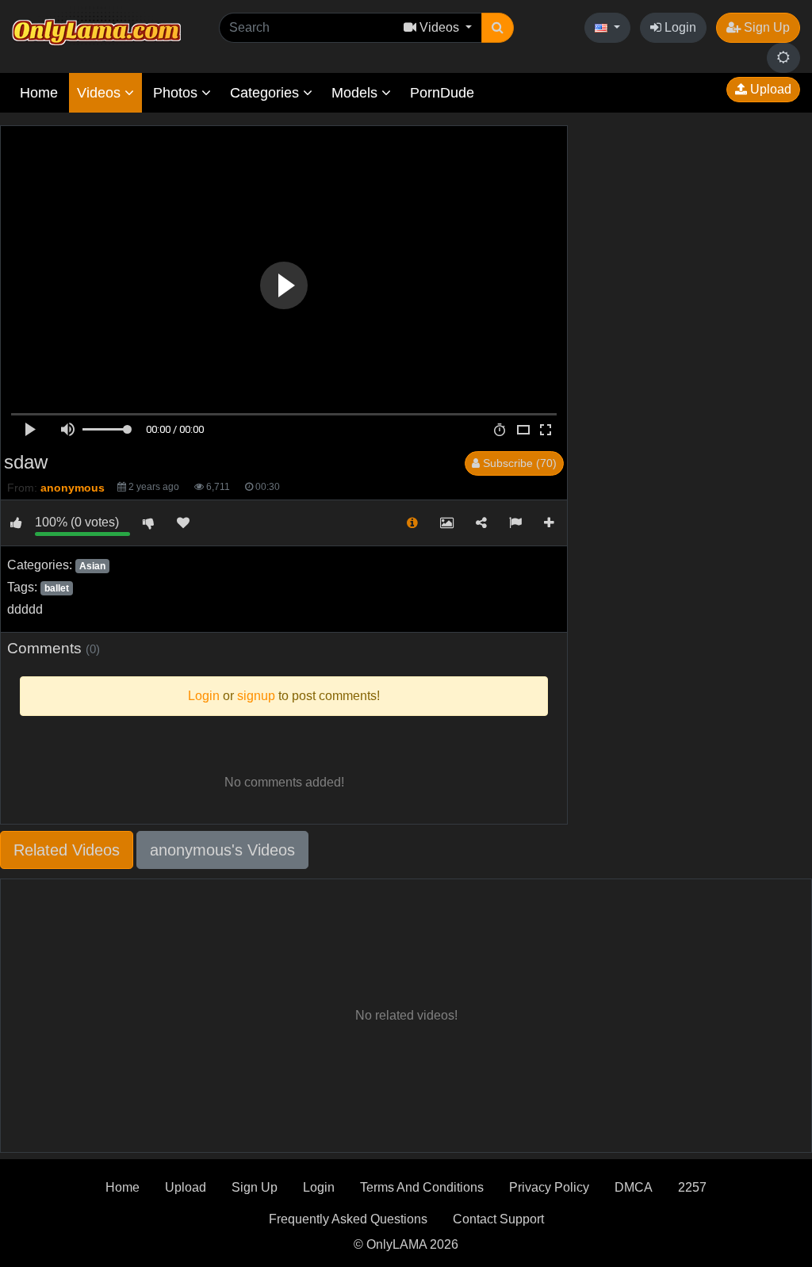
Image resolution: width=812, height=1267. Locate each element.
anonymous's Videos (222, 850)
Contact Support (498, 1219)
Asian (92, 566)
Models (356, 93)
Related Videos (66, 850)
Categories (266, 93)
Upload (769, 89)
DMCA (634, 1187)
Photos (177, 93)
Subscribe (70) (518, 463)
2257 (692, 1187)
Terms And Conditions (422, 1187)
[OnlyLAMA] (96, 28)
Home (39, 93)
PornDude (442, 93)
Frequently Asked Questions (348, 1219)
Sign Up (765, 27)
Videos (100, 93)
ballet (56, 588)
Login (678, 27)
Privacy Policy (549, 1187)
